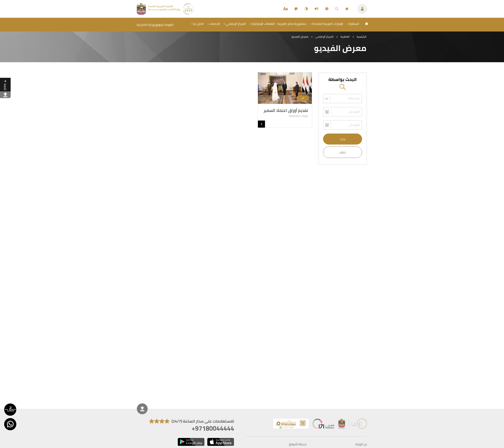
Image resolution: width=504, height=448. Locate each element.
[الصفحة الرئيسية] (346, 9)
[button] (10, 409)
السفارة (354, 24)
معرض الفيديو (300, 36)
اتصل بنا (198, 24)
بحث (342, 139)
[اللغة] (326, 9)
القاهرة (345, 36)
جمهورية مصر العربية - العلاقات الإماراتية (279, 24)
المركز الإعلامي (236, 24)
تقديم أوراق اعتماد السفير (285, 110)
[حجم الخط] (285, 9)
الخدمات (214, 24)
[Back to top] (142, 408)
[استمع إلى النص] (316, 9)
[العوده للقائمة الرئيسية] (159, 14)
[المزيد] (261, 124)
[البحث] (336, 9)
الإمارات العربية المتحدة (327, 24)
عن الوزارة (361, 444)
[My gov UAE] (323, 424)
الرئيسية (361, 36)
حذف (342, 152)
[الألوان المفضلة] (296, 9)
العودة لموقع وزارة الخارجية (155, 25)
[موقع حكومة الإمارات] (352, 424)
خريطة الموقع (298, 444)
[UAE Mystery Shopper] (291, 424)
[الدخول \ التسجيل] (362, 9)
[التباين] (306, 9)
